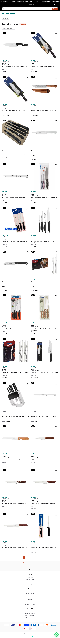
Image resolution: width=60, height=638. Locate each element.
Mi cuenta (30, 599)
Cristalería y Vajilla (30, 579)
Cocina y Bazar (30, 577)
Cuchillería (12, 13)
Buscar (55, 8)
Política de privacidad (30, 617)
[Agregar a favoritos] (27, 33)
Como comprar (30, 610)
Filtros (6, 18)
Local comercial (30, 593)
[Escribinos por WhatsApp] (56, 634)
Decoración (30, 582)
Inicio (3, 13)
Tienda (7, 13)
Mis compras (30, 602)
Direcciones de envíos (30, 604)
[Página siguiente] (39, 557)
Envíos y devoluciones (30, 615)
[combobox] (28, 9)
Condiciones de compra (30, 613)
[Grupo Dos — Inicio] (30, 5)
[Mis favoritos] (54, 5)
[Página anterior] (20, 557)
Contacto (30, 590)
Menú (4, 5)
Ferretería (30, 584)
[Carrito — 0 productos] (57, 5)
